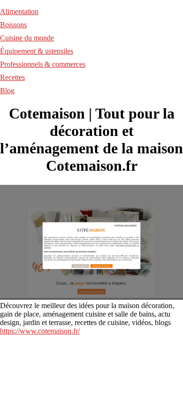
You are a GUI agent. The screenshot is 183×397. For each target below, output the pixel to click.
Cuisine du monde (27, 38)
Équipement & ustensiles (36, 51)
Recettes (12, 77)
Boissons (13, 25)
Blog (7, 91)
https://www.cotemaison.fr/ (40, 331)
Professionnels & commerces (42, 64)
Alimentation (19, 12)
